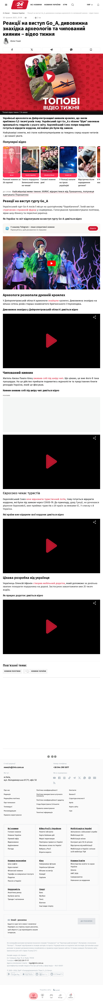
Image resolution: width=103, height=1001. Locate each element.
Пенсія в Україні (14, 881)
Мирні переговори (47, 839)
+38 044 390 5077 (61, 767)
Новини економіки (17, 860)
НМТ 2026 (74, 873)
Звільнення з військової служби (84, 832)
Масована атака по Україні (50, 845)
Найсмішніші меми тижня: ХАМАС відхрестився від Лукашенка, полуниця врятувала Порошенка (48, 193)
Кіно (41, 860)
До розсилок (86, 921)
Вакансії (72, 794)
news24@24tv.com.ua (14, 767)
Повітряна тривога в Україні (51, 842)
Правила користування (13, 815)
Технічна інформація (44, 812)
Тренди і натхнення (16, 899)
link (54, 778)
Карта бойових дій (47, 835)
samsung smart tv (56, 974)
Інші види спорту (46, 906)
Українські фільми (46, 867)
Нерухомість (14, 889)
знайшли (58, 300)
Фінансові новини (15, 871)
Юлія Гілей (15, 41)
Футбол (42, 896)
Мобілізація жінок (78, 839)
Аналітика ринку (14, 892)
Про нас (7, 790)
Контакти (72, 790)
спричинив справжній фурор (19, 209)
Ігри (65, 5)
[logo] (20, 4)
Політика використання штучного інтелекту (49, 795)
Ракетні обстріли (46, 832)
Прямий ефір (13, 839)
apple (28, 974)
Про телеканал (9, 802)
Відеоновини (13, 842)
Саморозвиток (77, 877)
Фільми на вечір (46, 871)
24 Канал (6, 13)
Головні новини (14, 832)
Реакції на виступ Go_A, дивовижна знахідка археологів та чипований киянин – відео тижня (63, 13)
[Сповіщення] (98, 5)
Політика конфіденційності (46, 790)
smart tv (41, 974)
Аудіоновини (13, 845)
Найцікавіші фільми (47, 864)
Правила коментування (45, 808)
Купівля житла (14, 896)
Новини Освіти (78, 860)
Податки (11, 877)
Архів (71, 802)
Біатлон (42, 903)
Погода (11, 849)
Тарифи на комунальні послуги (21, 874)
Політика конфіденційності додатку (50, 800)
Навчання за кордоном (80, 880)
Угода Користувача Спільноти (47, 804)
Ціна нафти (12, 864)
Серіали (42, 877)
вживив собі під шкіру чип (48, 378)
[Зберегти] (91, 50)
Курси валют (13, 867)
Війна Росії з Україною (50, 828)
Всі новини (36, 5)
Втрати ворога (45, 852)
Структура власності (77, 798)
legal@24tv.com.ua (36, 963)
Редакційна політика (12, 798)
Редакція (7, 794)
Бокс (41, 892)
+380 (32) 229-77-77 (21, 960)
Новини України (52, 5)
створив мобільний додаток (49, 583)
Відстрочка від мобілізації (81, 845)
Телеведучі (8, 807)
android (13, 974)
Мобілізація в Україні (81, 828)
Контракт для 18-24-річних (81, 842)
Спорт (42, 889)
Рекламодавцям (10, 811)
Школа (73, 870)
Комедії (42, 874)
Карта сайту (73, 807)
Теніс (41, 899)
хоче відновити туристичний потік (46, 499)
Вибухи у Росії (45, 849)
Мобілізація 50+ (77, 835)
